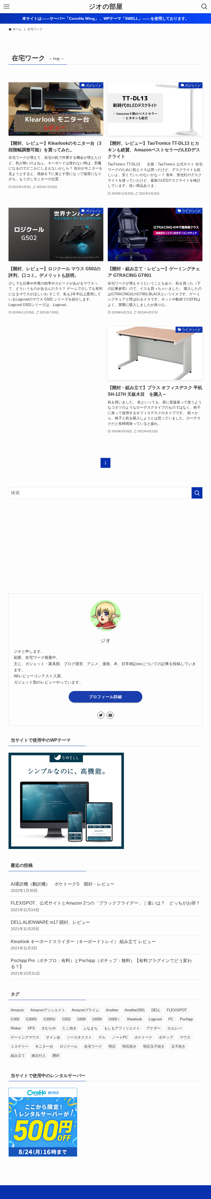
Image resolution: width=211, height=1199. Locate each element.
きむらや (48, 1028)
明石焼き (129, 1046)
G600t (97, 1019)
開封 (56, 1055)
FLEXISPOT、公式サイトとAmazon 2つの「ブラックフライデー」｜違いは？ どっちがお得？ (105, 906)
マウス (185, 1037)
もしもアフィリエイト (122, 1028)
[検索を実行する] (196, 493)
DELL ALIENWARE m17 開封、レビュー (50, 925)
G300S (31, 1019)
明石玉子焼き (154, 1046)
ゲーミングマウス (25, 1037)
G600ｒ (115, 1019)
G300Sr (49, 1019)
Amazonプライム (85, 1010)
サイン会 (53, 1037)
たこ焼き (69, 1028)
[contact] (110, 715)
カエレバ (174, 1028)
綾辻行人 (39, 1055)
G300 (15, 1019)
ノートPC (120, 1037)
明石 (112, 1046)
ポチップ (166, 1037)
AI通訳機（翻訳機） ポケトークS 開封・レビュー (65, 887)
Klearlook (134, 1019)
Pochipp (186, 1019)
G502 (66, 1019)
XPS (31, 1028)
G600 (81, 1019)
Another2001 (135, 1010)
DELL (155, 1010)
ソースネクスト (79, 1037)
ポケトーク (143, 1037)
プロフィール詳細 (105, 697)
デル (102, 1037)
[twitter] (100, 715)
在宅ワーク (93, 1046)
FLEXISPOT (177, 1010)
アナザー (153, 1028)
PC (170, 1019)
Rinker (16, 1028)
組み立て (18, 1055)
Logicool (155, 1019)
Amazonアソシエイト (47, 1010)
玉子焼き (178, 1046)
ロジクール (68, 1046)
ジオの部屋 (106, 6)
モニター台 (44, 1046)
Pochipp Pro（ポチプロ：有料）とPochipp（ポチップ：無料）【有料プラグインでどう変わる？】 (101, 967)
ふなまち (90, 1028)
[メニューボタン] (6, 6)
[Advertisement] (56, 373)
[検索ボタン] (204, 6)
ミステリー (20, 1046)
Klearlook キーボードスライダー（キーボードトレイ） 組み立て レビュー (83, 944)
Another (112, 1010)
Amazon (17, 1010)
